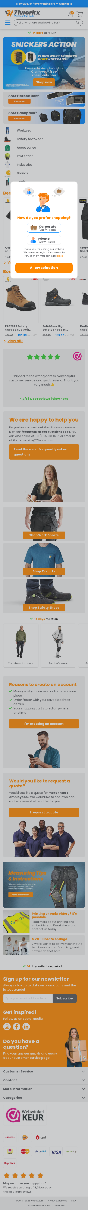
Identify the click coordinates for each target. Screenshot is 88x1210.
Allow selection (44, 267)
